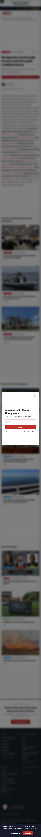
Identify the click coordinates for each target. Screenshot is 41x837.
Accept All (28, 833)
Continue (20, 427)
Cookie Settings (15, 833)
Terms (25, 431)
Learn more (33, 828)
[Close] (34, 395)
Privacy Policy (32, 431)
